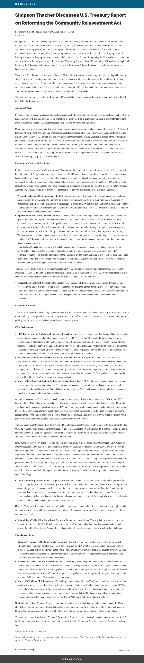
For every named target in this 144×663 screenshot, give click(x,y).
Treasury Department (35, 640)
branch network (43, 637)
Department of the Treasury (97, 637)
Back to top (124, 651)
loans (124, 637)
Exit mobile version (72, 659)
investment (116, 637)
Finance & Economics (36, 631)
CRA (82, 637)
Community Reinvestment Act (64, 637)
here (17, 624)
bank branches (28, 637)
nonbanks (19, 640)
